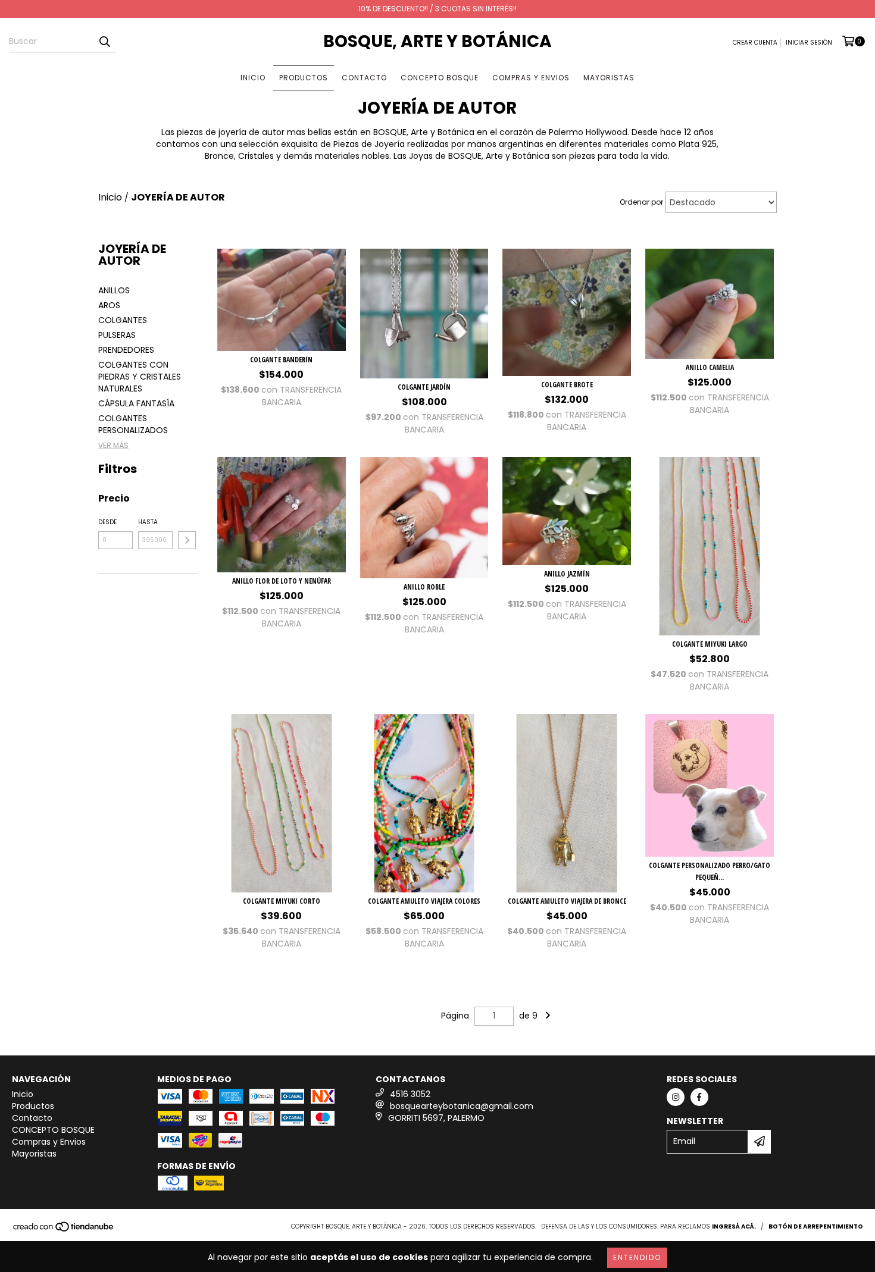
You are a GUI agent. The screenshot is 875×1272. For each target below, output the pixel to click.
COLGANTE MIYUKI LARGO (710, 644)
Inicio (252, 78)
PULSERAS (117, 335)
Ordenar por (641, 202)
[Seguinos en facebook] (699, 1097)
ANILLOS (114, 290)
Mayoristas (609, 78)
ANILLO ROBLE (424, 587)
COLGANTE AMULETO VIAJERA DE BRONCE (567, 901)
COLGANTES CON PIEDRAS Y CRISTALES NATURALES (139, 376)
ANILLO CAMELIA (710, 367)
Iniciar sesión (809, 42)
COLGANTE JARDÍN (424, 387)
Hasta (148, 522)
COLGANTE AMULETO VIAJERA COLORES (424, 901)
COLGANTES (122, 320)
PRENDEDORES (126, 350)
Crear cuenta (755, 42)
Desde (107, 522)
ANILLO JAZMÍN (567, 574)
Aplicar (187, 540)
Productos (303, 78)
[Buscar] (104, 41)
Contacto (364, 78)
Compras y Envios (531, 78)
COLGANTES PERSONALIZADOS (133, 424)
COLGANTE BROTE (567, 385)
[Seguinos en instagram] (676, 1097)
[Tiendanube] (64, 1230)
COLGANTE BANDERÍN (281, 360)
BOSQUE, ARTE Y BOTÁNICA (437, 41)
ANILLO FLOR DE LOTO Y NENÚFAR (281, 581)
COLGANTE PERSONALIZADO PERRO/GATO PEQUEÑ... (709, 871)
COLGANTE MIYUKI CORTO (281, 901)
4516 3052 (410, 1094)
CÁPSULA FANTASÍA (136, 403)
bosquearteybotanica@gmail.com (461, 1106)
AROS (109, 305)
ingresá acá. (734, 1226)
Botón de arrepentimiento (815, 1226)
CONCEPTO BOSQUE (440, 78)
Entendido (637, 1257)
